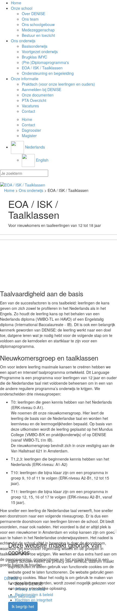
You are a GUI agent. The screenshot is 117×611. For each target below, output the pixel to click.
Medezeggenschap (38, 30)
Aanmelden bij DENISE (41, 89)
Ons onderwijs (23, 40)
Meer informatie (21, 596)
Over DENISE (33, 13)
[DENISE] (58, 185)
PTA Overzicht (34, 100)
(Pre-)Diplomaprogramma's (45, 62)
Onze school (21, 8)
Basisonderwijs (34, 46)
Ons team (30, 19)
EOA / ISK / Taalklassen (42, 67)
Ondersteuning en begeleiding (48, 73)
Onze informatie (24, 78)
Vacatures (30, 105)
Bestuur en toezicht (38, 35)
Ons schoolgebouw (38, 24)
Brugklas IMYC (34, 57)
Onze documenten (38, 95)
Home (16, 2)
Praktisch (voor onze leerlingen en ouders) (58, 84)
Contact (28, 111)
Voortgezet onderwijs (40, 51)
